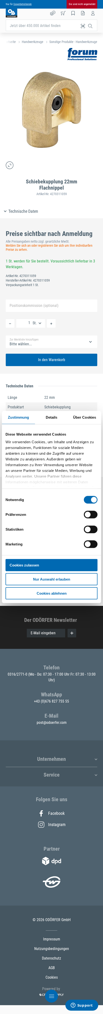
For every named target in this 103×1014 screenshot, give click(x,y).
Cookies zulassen (24, 565)
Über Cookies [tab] (84, 417)
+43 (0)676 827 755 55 (51, 701)
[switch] (90, 514)
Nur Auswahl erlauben (51, 579)
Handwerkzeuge (32, 42)
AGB (51, 968)
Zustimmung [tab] (18, 417)
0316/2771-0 (18, 674)
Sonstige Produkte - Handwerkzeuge (73, 42)
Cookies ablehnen (52, 593)
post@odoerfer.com (52, 722)
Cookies (52, 977)
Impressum (51, 939)
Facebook (56, 813)
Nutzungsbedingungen (51, 948)
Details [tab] (51, 417)
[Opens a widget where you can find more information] (81, 1006)
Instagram (56, 824)
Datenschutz (51, 958)
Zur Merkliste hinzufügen (24, 339)
